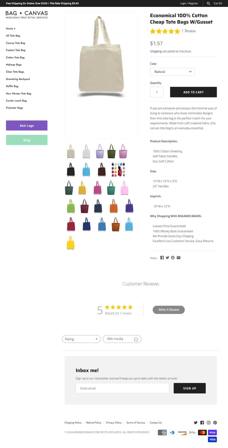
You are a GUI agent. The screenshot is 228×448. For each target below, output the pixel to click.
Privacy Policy (114, 423)
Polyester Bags (14, 108)
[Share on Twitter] (167, 257)
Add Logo (27, 125)
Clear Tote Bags (15, 71)
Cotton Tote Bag (15, 57)
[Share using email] (178, 257)
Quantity (155, 82)
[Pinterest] (215, 423)
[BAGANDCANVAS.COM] (26, 13)
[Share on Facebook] (162, 257)
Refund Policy (93, 423)
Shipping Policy (73, 423)
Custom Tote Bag (15, 50)
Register (193, 3)
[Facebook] (202, 423)
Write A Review (169, 309)
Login (183, 3)
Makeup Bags (14, 64)
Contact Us (156, 423)
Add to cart (193, 92)
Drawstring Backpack (18, 79)
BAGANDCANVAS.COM (87, 432)
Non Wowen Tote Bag (18, 93)
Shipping (155, 51)
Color (153, 63)
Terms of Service (135, 423)
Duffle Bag (12, 86)
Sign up (189, 388)
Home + (11, 28)
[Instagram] (208, 423)
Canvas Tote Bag (15, 43)
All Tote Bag (13, 35)
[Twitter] (195, 423)
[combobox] (81, 339)
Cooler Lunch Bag (16, 100)
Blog (26, 140)
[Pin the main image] (173, 257)
